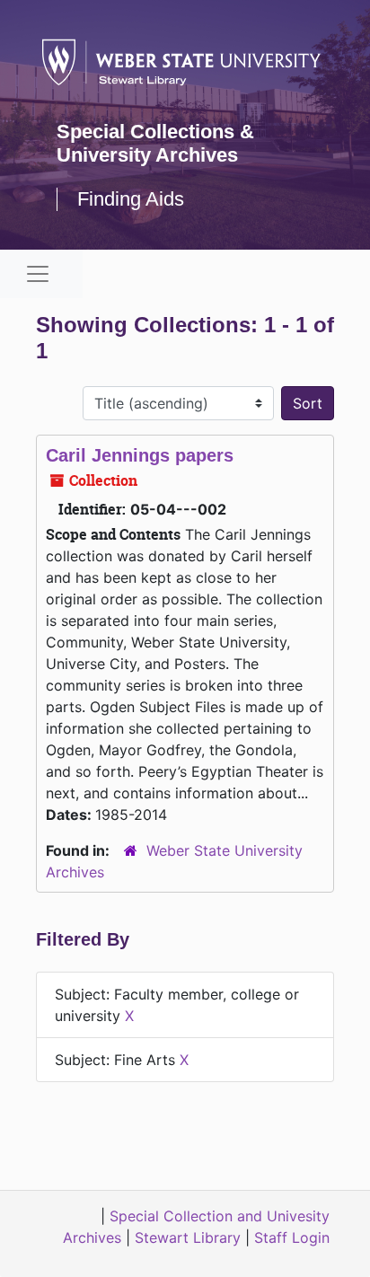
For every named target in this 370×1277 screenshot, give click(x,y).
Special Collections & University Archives (155, 143)
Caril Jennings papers (139, 455)
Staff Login (292, 1237)
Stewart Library (188, 1237)
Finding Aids (130, 199)
